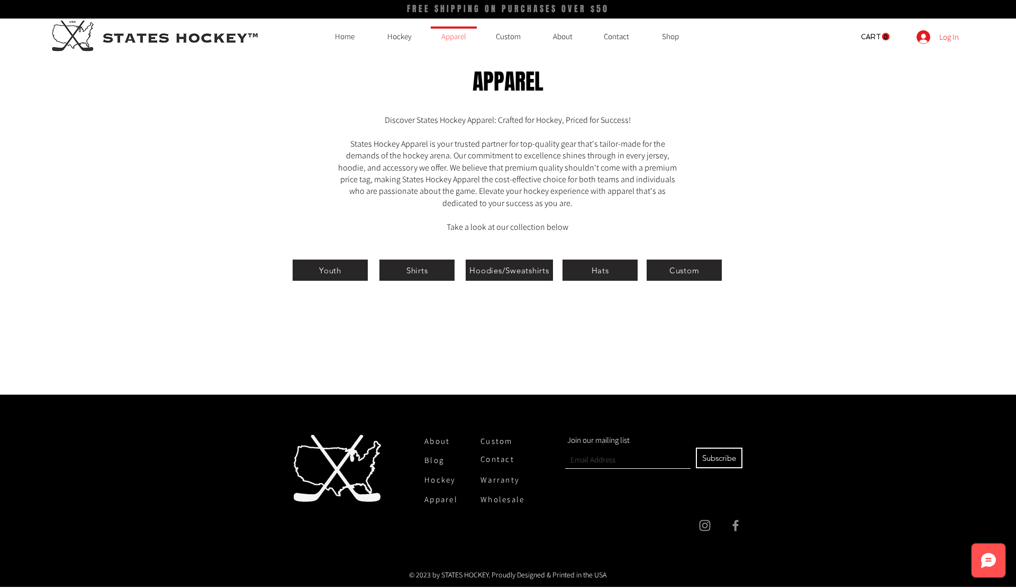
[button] (875, 37)
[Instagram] (704, 525)
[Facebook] (735, 525)
